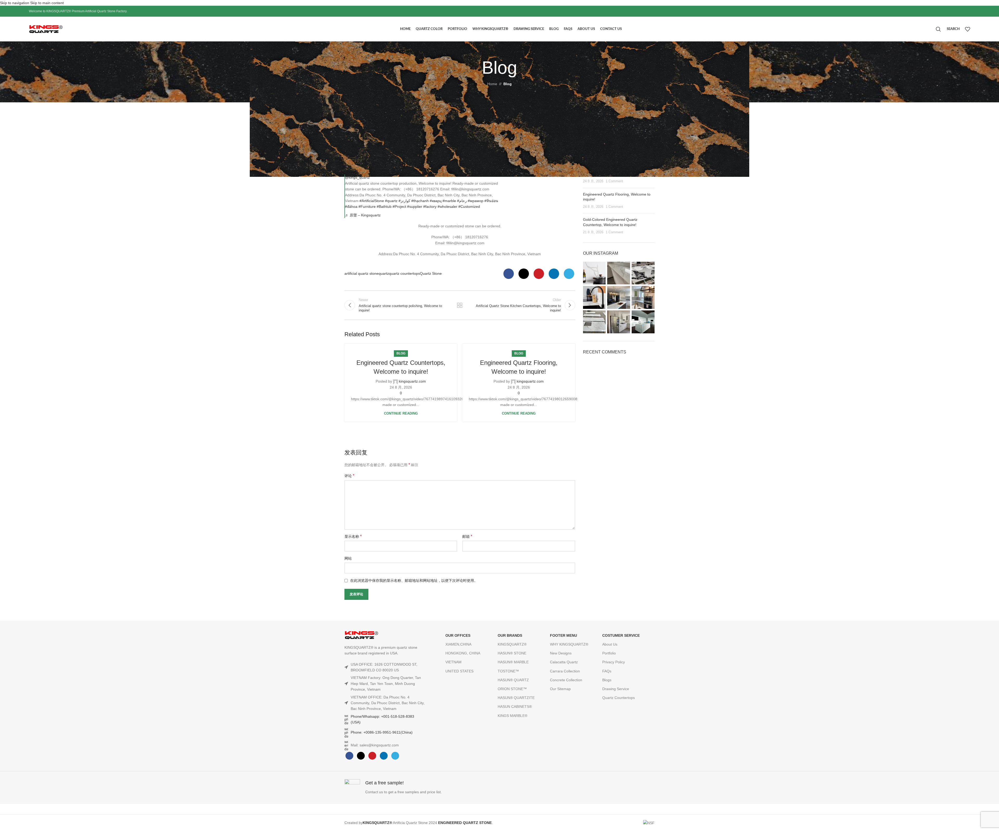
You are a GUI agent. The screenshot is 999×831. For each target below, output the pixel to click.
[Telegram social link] (569, 273)
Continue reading (401, 413)
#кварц (435, 201)
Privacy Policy (613, 662)
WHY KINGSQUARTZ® (569, 644)
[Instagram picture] (594, 273)
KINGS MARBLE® (512, 716)
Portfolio (609, 653)
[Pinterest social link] (539, 273)
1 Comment (614, 181)
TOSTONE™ (508, 671)
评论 (349, 475)
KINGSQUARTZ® (512, 644)
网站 (348, 558)
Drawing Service (615, 689)
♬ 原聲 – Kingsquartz (363, 215)
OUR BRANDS (510, 635)
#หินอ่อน (491, 201)
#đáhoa (351, 206)
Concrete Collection (566, 680)
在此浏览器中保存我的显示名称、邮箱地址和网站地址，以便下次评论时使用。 (414, 580)
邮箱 (467, 536)
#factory (430, 206)
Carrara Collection (565, 671)
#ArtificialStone (372, 201)
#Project (399, 206)
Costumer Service (621, 635)
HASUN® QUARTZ (513, 680)
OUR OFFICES (457, 635)
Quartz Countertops (618, 698)
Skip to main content (47, 3)
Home (492, 84)
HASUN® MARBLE (513, 662)
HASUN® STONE (512, 653)
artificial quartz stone (361, 273)
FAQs (606, 671)
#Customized (469, 206)
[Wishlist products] (967, 29)
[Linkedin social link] (554, 273)
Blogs (606, 680)
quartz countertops (404, 273)
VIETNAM (453, 662)
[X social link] (523, 273)
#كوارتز (404, 201)
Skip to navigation (15, 3)
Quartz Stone (431, 273)
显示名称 (353, 536)
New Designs (561, 653)
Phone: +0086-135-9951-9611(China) (382, 732)
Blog (507, 84)
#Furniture (367, 206)
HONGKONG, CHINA (462, 653)
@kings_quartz (357, 177)
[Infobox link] (420, 787)
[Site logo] (57, 29)
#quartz (391, 201)
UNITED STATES (459, 671)
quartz (384, 273)
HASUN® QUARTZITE (516, 698)
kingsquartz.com (412, 381)
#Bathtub (384, 206)
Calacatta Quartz (564, 662)
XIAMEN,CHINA (458, 644)
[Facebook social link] (508, 273)
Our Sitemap (560, 689)
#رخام (462, 201)
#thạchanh (420, 201)
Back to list (460, 305)
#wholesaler (447, 206)
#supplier (414, 206)
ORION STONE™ (512, 689)
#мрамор (475, 201)
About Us (609, 644)
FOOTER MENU (563, 635)
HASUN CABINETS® (515, 706)
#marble (449, 201)
